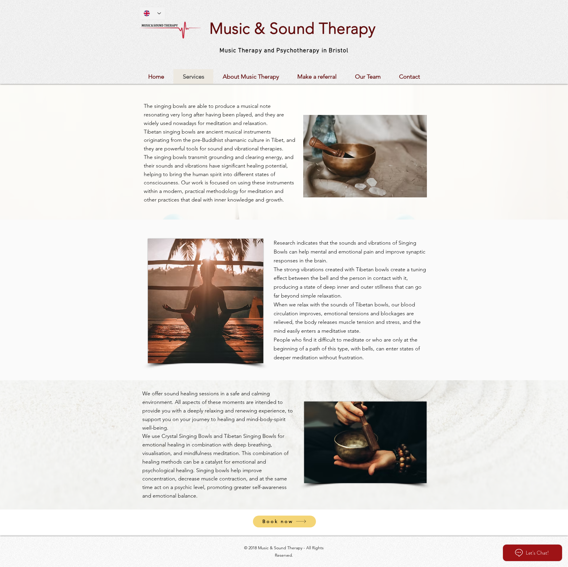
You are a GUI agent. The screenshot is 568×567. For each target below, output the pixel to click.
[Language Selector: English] (152, 13)
